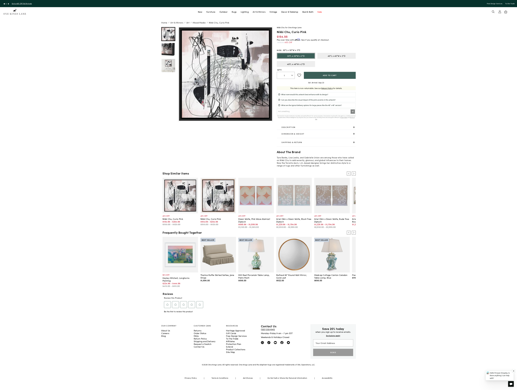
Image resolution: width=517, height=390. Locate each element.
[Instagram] (263, 342)
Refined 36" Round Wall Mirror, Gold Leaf (291, 276)
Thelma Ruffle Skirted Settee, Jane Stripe (217, 276)
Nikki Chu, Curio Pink (173, 218)
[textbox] (286, 75)
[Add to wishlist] (299, 75)
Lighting (245, 11)
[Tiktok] (269, 342)
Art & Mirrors (259, 11)
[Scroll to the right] (354, 173)
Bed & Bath (307, 11)
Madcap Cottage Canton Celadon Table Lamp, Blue (330, 276)
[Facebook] (282, 342)
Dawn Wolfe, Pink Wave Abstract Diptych (254, 220)
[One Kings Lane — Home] (15, 12)
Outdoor (223, 11)
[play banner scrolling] (8, 3)
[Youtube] (276, 342)
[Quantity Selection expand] (292, 75)
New (200, 11)
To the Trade (510, 3)
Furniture (210, 11)
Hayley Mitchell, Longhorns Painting (176, 279)
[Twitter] (289, 342)
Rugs (234, 11)
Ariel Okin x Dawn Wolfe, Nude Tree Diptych (331, 220)
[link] (316, 127)
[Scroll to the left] (349, 173)
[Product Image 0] (168, 34)
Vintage (273, 11)
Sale (319, 11)
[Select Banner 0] (4, 3)
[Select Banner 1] (6, 3)
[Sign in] (499, 11)
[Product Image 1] (168, 50)
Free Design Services (494, 3)
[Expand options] (354, 127)
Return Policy (327, 88)
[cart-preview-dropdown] (505, 11)
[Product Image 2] (168, 66)
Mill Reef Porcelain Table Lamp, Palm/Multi (254, 276)
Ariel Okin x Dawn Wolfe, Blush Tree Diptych (293, 220)
